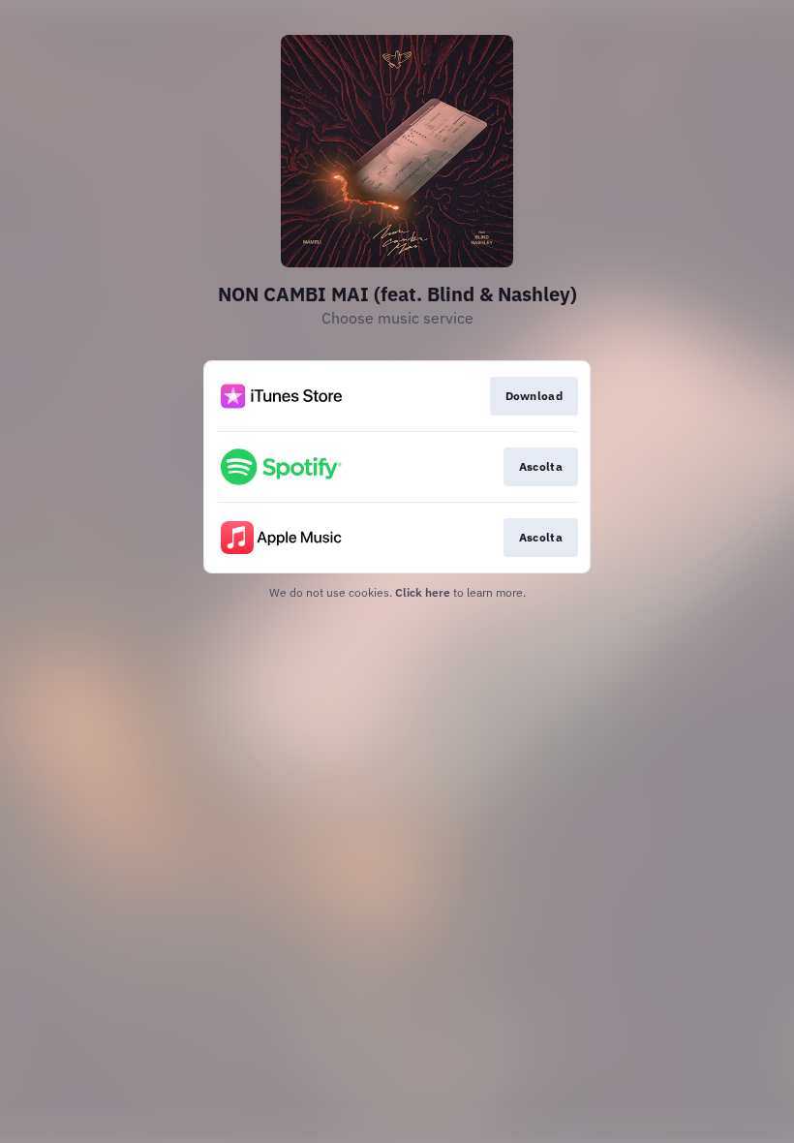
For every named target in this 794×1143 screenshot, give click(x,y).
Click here (422, 592)
